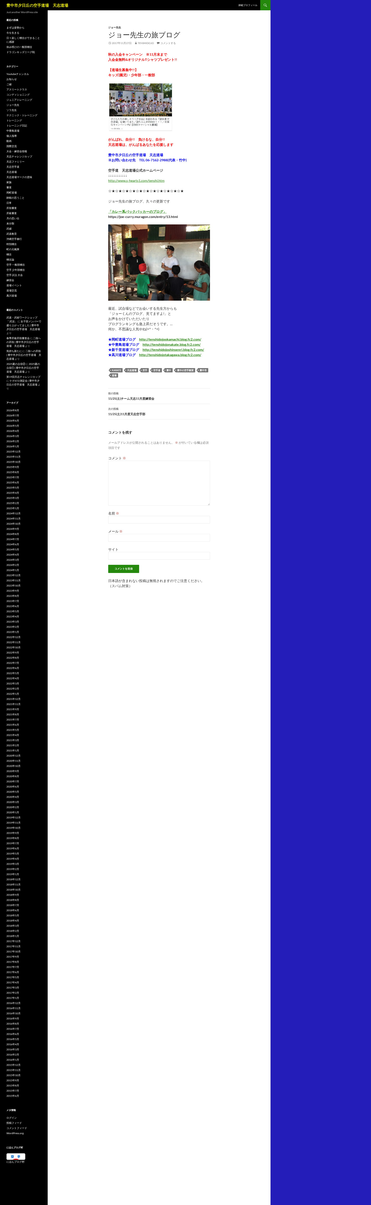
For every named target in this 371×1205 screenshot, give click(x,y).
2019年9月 (12, 833)
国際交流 (11, 146)
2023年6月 (12, 606)
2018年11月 (13, 884)
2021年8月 (12, 714)
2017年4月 (12, 982)
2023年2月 (12, 626)
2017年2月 (12, 992)
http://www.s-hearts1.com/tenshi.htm (136, 180)
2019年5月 (12, 853)
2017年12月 (13, 941)
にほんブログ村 (15, 1161)
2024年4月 (12, 554)
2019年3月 (12, 863)
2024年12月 (13, 513)
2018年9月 (12, 894)
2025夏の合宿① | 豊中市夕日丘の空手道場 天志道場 (23, 367)
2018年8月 (12, 900)
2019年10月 (13, 827)
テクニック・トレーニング (21, 115)
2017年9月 (12, 956)
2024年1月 (12, 570)
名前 (113, 513)
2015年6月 (12, 1095)
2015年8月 (12, 1085)
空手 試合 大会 (14, 275)
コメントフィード (16, 1128)
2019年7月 (12, 843)
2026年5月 (12, 425)
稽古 (9, 254)
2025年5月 (12, 487)
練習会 (10, 280)
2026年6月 (12, 420)
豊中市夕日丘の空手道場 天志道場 (37, 5)
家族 (9, 182)
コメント (117, 458)
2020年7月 (12, 781)
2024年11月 (13, 518)
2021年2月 (12, 745)
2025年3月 (12, 498)
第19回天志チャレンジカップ (23, 376)
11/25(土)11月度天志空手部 (126, 411)
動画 (9, 141)
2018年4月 (12, 920)
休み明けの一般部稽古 (19, 47)
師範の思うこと (15, 197)
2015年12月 (13, 1064)
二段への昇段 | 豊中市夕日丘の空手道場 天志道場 (23, 342)
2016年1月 (12, 1059)
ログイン (11, 1117)
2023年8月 (12, 595)
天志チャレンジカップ (19, 156)
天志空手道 (12, 166)
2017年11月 (13, 946)
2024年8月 (12, 534)
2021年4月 (12, 735)
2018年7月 (12, 905)
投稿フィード (14, 1122)
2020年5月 (12, 791)
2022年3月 (12, 683)
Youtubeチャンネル (17, 74)
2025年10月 (13, 461)
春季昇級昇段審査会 (18, 338)
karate (116, 370)
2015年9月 (12, 1080)
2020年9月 (12, 771)
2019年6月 (12, 848)
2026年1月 (12, 446)
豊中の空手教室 (185, 370)
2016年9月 (12, 1018)
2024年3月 (12, 559)
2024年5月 (12, 549)
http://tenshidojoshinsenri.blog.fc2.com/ (173, 349)
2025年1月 (12, 508)
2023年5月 (12, 611)
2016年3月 (12, 1049)
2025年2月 (12, 503)
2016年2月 (12, 1054)
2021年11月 (13, 704)
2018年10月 (13, 889)
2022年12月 (13, 637)
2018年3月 (12, 925)
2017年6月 (12, 972)
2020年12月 (13, 755)
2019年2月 (12, 869)
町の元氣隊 (12, 249)
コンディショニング (18, 94)
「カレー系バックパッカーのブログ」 (137, 211)
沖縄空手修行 (14, 239)
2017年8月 (12, 961)
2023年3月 (12, 621)
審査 (9, 187)
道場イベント (14, 285)
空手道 (156, 370)
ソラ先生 (11, 110)
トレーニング (14, 120)
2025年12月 (13, 451)
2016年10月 (13, 1013)
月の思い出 (12, 218)
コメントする (168, 43)
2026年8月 (12, 410)
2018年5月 (12, 915)
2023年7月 (12, 601)
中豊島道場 (12, 130)
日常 (9, 202)
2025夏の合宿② (15, 364)
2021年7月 (12, 719)
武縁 (9, 228)
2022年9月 (12, 652)
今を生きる (12, 32)
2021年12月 (13, 699)
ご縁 (9, 84)
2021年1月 (12, 750)
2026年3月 (12, 436)
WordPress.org (15, 1133)
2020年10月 (13, 766)
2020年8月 (12, 776)
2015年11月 (13, 1070)
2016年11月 (13, 1008)
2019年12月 (13, 817)
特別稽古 (11, 244)
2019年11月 (13, 822)
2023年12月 (13, 575)
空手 (145, 370)
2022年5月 (12, 673)
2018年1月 (12, 936)
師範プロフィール (248, 5)
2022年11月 (13, 642)
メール (115, 531)
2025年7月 (12, 477)
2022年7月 (12, 662)
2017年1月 (12, 997)
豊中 (168, 370)
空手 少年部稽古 (15, 269)
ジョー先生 (114, 27)
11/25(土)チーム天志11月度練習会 (131, 396)
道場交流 (11, 290)
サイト (113, 549)
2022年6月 (12, 668)
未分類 (10, 223)
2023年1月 (12, 632)
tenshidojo (146, 43)
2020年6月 (12, 786)
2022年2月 (12, 688)
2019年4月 (12, 858)
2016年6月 (12, 1034)
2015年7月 (12, 1090)
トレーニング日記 (16, 125)
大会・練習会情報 (16, 151)
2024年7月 (12, 539)
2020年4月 (12, 796)
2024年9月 (12, 528)
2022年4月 (12, 678)
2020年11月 (13, 760)
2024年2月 (12, 565)
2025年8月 (12, 472)
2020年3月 (12, 802)
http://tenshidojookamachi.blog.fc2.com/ (170, 339)
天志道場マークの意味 (19, 177)
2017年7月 (12, 967)
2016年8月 (12, 1023)
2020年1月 (12, 812)
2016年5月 (12, 1039)
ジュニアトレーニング (19, 99)
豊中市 (203, 370)
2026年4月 (12, 431)
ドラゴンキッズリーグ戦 (20, 52)
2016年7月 (12, 1028)
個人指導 (11, 135)
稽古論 (10, 259)
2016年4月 (12, 1044)
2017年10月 (13, 951)
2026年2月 (12, 441)
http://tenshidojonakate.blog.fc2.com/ (172, 344)
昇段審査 (11, 208)
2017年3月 (12, 987)
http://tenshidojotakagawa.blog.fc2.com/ (170, 355)
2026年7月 (12, 415)
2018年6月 (12, 910)
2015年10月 (13, 1075)
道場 (114, 375)
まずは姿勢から (15, 27)
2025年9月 (12, 467)
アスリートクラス (16, 89)
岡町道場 (11, 192)
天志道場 (132, 370)
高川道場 (11, 295)
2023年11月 (13, 580)
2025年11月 (13, 456)
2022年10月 (13, 647)
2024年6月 (12, 544)
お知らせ (11, 79)
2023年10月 (13, 585)
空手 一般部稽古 (15, 264)
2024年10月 (13, 523)
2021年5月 (12, 729)
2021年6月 (12, 724)
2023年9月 (12, 590)
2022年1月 (12, 693)
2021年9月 (12, 709)
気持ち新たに (14, 351)
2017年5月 (12, 977)
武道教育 (11, 233)
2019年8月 (12, 838)
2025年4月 (12, 492)
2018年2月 (12, 930)
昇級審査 (11, 213)
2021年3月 (12, 740)
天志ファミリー (15, 161)
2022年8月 (12, 657)
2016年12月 (13, 1003)
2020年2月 (12, 807)
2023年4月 (12, 616)
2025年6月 (12, 482)
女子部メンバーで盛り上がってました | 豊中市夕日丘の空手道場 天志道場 (23, 325)
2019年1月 (12, 874)
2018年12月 (13, 879)
